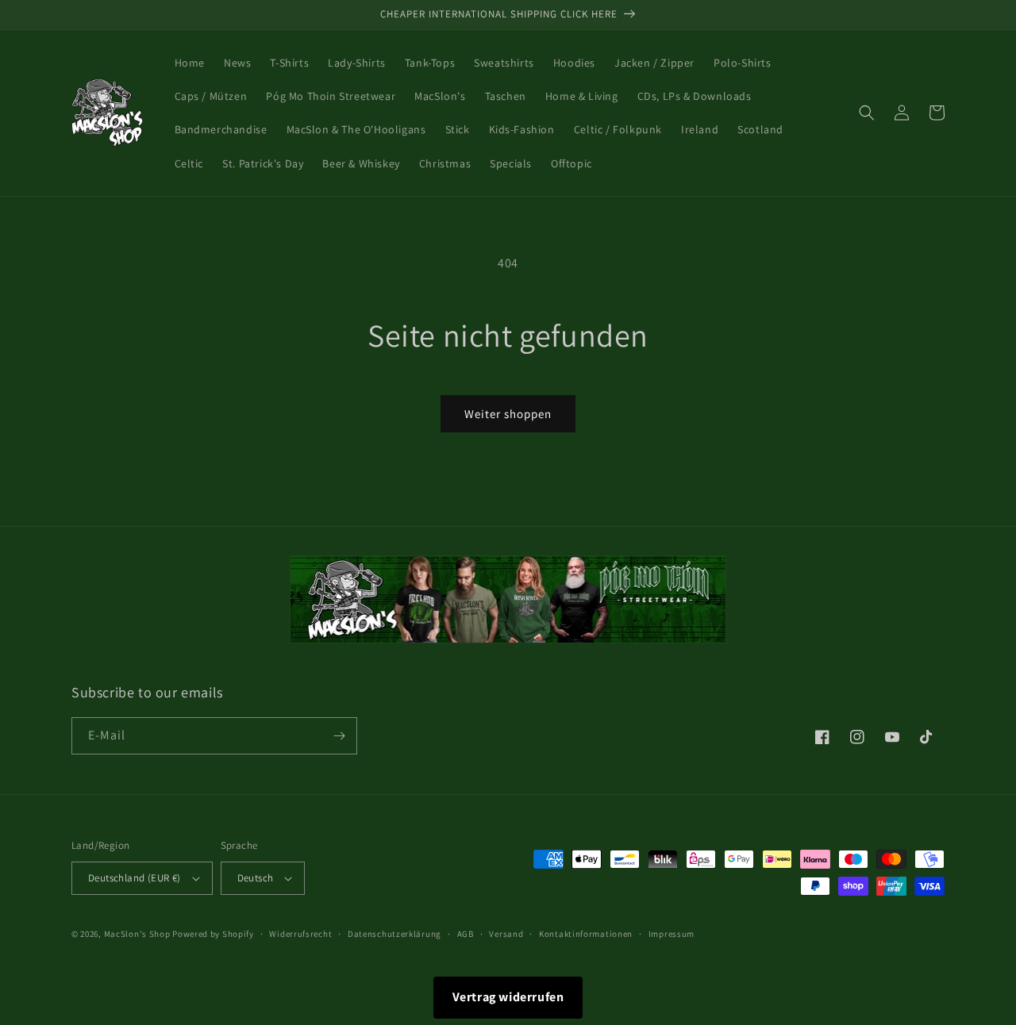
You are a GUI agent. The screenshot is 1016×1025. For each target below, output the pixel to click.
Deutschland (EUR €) (134, 878)
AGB (465, 933)
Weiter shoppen (508, 413)
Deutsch (255, 878)
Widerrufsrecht (300, 933)
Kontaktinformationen (586, 933)
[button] (866, 112)
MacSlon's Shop (137, 933)
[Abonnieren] (338, 735)
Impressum (671, 933)
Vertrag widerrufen (508, 997)
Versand (506, 933)
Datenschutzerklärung (394, 933)
